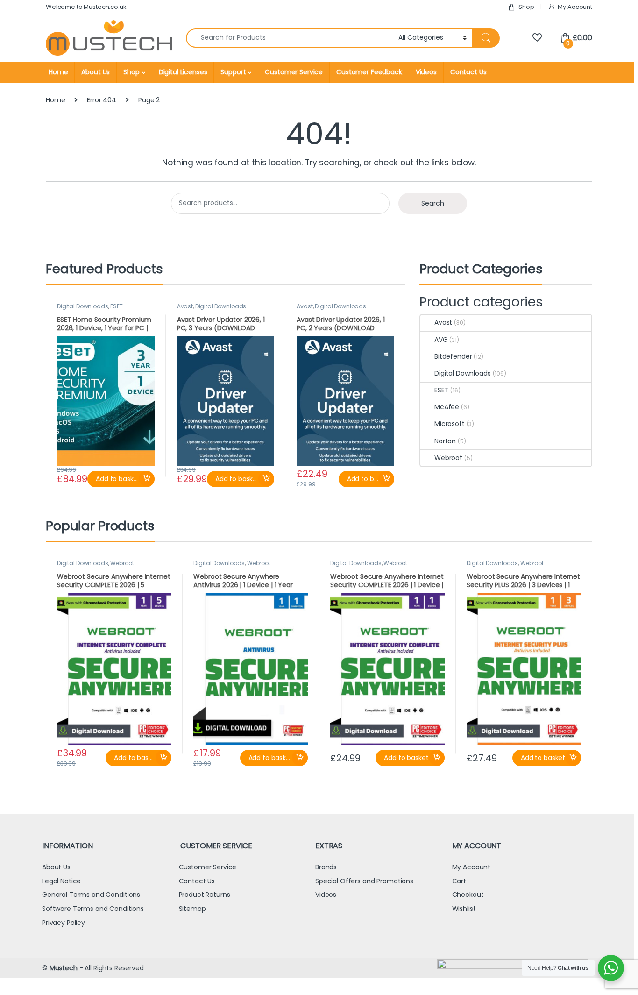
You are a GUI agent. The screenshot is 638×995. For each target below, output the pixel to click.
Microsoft (449, 423)
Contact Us (468, 72)
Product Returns (204, 894)
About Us (95, 72)
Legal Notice (61, 881)
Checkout (468, 894)
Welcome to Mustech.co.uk (86, 6)
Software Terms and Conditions (93, 908)
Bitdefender (453, 356)
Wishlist (464, 908)
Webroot (448, 457)
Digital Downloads (82, 306)
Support (233, 72)
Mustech (64, 968)
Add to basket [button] (118, 478)
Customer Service (294, 72)
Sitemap (192, 908)
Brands (326, 867)
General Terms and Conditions (91, 894)
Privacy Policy (63, 922)
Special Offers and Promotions (364, 881)
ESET (116, 306)
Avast (185, 306)
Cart (459, 881)
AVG (441, 339)
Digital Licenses (183, 72)
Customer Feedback (369, 72)
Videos (426, 72)
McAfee (446, 407)
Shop (526, 6)
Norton (445, 441)
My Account (575, 6)
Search (432, 203)
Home (58, 72)
